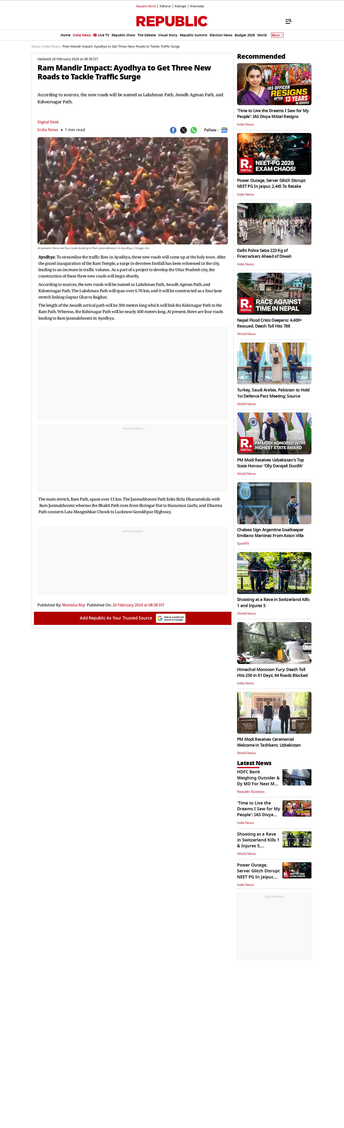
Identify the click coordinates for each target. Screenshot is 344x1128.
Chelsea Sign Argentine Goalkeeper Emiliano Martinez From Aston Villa (270, 533)
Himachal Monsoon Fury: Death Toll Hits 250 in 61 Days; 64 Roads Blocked (272, 672)
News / (37, 46)
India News (47, 130)
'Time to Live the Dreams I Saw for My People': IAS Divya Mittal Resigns (273, 114)
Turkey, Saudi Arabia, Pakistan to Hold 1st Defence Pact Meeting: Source (273, 393)
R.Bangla (180, 6)
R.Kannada (197, 6)
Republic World (146, 6)
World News (246, 334)
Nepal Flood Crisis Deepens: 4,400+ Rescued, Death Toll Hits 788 (269, 323)
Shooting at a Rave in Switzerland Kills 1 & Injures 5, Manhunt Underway (258, 843)
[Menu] (286, 21)
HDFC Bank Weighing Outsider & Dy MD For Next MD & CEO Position (258, 781)
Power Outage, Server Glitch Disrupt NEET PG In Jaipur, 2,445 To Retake (271, 183)
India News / (52, 46)
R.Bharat (165, 6)
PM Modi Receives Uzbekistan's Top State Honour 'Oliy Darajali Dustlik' (270, 463)
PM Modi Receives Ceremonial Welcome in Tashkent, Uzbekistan (269, 742)
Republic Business (250, 791)
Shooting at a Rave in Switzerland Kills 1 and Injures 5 (273, 602)
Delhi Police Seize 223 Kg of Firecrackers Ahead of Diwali (264, 253)
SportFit (243, 543)
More (276, 35)
